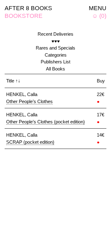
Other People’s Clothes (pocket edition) (45, 121)
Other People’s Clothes (29, 101)
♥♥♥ (55, 41)
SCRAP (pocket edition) (30, 142)
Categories (56, 55)
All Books (55, 68)
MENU (97, 8)
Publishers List (55, 61)
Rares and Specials (55, 47)
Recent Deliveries (55, 34)
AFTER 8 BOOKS (28, 8)
